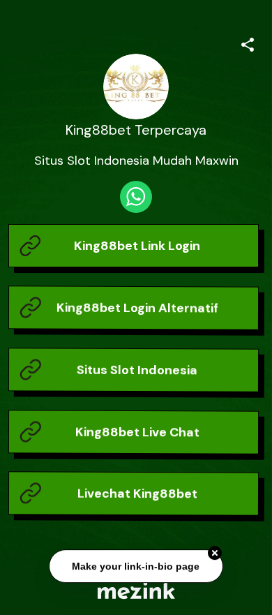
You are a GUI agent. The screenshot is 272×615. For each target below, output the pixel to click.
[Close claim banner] (215, 551)
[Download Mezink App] (136, 590)
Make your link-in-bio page (136, 564)
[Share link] (247, 43)
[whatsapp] (136, 197)
